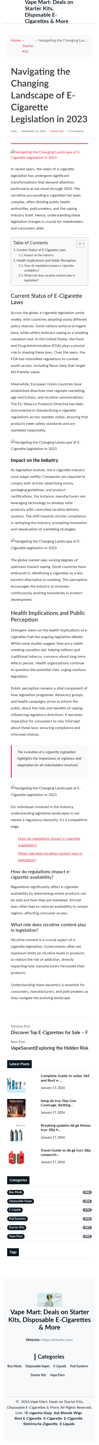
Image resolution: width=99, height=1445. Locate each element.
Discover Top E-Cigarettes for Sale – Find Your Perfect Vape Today (49, 1032)
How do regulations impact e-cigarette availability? (49, 268)
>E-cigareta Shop (38, 1413)
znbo (14, 131)
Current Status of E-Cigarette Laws (41, 250)
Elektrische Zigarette (40, 1424)
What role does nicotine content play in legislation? (49, 278)
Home (15, 40)
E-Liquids (59, 1366)
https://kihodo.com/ (57, 1340)
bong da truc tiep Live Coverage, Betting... (58, 1103)
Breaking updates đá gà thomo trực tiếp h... (65, 1128)
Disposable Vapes (37, 1366)
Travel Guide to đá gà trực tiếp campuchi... (66, 1153)
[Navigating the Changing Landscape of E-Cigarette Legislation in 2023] (49, 154)
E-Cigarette (53, 1418)
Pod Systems (79, 1366)
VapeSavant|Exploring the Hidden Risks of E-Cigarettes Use (49, 1048)
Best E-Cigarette (28, 1418)
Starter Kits (28, 48)
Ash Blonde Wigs (68, 1413)
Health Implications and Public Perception (46, 260)
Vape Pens (57, 1375)
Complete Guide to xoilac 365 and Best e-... (65, 1078)
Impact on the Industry (39, 255)
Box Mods (14, 1366)
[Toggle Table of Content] (78, 243)
